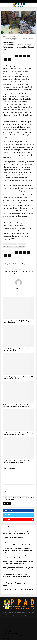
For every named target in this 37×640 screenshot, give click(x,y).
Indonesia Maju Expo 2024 (9, 244)
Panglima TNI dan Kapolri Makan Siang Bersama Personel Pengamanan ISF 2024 (18, 462)
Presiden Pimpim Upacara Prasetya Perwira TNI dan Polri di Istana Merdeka (18, 378)
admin (5, 52)
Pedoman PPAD (7, 629)
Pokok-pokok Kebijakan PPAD (11, 633)
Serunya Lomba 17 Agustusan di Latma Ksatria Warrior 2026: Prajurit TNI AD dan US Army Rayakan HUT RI (17, 583)
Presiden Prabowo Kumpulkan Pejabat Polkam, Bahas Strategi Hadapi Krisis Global (18, 434)
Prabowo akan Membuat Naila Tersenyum (14, 636)
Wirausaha (12, 42)
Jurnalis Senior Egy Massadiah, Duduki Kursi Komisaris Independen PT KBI (17, 350)
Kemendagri (22, 244)
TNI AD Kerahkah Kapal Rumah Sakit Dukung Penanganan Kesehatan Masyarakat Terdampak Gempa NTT (17, 550)
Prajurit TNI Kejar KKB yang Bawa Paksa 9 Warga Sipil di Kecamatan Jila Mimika (18, 557)
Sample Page (6, 638)
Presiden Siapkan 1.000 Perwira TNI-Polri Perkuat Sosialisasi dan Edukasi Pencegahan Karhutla (18, 544)
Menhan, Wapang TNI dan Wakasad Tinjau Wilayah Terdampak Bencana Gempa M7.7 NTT (18, 562)
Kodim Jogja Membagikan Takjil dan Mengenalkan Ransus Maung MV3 (18, 322)
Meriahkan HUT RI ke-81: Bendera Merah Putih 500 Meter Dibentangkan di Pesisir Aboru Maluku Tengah (18, 568)
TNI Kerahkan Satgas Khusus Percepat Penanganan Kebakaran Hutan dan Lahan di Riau (18, 538)
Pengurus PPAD (7, 631)
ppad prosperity (7, 246)
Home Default (7, 627)
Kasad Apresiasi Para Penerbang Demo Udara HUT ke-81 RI (18, 590)
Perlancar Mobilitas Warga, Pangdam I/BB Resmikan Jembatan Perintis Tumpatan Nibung (17, 532)
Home (4, 622)
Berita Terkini (6, 42)
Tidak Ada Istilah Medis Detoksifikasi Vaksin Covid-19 (18, 273)
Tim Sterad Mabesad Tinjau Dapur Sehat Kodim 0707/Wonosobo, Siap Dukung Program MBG (17, 406)
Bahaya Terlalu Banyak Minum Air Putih (18, 264)
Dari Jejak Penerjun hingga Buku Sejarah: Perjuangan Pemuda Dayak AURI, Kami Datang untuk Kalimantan (17, 576)
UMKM (15, 246)
